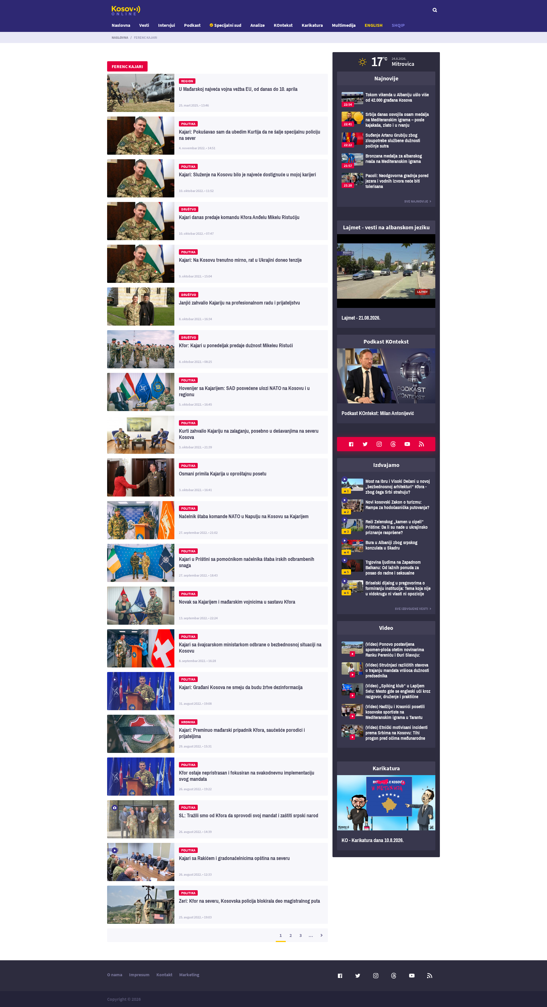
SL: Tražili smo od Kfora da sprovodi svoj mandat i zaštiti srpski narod (217, 819)
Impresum (139, 974)
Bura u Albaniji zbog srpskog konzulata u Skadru (386, 547)
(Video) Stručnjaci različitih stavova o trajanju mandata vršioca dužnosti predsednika (386, 670)
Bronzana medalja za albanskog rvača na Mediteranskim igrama (386, 160)
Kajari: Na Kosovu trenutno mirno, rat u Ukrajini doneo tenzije (217, 264)
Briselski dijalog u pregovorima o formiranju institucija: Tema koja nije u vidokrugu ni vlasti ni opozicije (386, 588)
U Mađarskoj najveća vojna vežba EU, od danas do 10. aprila (217, 93)
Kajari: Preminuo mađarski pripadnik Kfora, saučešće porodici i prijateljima (217, 734)
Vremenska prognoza (386, 62)
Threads (393, 444)
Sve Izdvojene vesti (411, 608)
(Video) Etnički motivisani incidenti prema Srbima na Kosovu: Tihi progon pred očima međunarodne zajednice (386, 733)
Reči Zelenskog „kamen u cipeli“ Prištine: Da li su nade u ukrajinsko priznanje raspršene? (386, 527)
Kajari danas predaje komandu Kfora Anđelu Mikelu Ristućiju (217, 221)
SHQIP (398, 25)
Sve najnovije (416, 201)
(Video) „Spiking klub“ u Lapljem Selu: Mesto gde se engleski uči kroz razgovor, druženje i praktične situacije (386, 691)
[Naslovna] (126, 10)
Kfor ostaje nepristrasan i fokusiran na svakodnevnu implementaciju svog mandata (217, 776)
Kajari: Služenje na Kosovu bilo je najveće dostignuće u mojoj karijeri (217, 178)
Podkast (192, 25)
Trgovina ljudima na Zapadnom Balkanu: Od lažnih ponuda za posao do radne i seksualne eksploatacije (386, 567)
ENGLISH (374, 25)
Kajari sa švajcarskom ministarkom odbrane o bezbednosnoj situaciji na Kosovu (217, 648)
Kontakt (164, 974)
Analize (257, 25)
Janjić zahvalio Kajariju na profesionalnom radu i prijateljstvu (217, 306)
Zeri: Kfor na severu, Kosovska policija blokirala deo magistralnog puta (217, 905)
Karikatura (312, 25)
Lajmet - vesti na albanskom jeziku (386, 227)
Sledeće (321, 935)
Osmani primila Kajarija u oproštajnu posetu (217, 477)
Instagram (379, 444)
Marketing (189, 974)
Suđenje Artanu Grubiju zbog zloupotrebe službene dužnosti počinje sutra (386, 140)
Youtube (407, 444)
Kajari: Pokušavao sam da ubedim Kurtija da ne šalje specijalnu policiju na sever (217, 136)
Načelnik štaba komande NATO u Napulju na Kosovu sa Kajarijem (217, 520)
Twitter (365, 444)
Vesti (144, 25)
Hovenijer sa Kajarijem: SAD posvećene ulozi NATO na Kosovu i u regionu (217, 392)
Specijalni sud (227, 25)
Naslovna (121, 25)
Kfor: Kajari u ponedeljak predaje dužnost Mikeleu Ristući (217, 349)
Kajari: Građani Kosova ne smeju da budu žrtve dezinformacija (217, 691)
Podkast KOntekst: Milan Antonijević (386, 386)
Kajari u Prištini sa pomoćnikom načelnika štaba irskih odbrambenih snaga (217, 563)
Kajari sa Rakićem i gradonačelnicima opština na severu (217, 862)
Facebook (351, 444)
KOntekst (283, 25)
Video (386, 627)
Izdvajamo (386, 464)
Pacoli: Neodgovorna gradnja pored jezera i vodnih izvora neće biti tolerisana (386, 181)
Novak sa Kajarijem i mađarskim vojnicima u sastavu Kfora (217, 606)
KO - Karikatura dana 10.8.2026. (386, 812)
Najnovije (386, 78)
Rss (421, 444)
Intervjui (166, 25)
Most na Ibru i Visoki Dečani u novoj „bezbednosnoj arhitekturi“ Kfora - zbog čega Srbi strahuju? (386, 487)
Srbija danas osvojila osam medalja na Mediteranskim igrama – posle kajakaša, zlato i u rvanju (386, 120)
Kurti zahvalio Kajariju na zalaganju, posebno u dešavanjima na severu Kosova (217, 435)
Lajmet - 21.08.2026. (386, 281)
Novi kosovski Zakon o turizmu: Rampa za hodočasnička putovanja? (386, 506)
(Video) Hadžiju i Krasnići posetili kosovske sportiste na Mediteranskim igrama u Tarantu (386, 712)
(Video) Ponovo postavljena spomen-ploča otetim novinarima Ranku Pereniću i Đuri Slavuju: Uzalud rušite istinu (386, 650)
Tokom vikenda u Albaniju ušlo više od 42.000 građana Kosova (386, 99)
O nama (114, 974)
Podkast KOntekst (386, 341)
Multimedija (344, 25)
